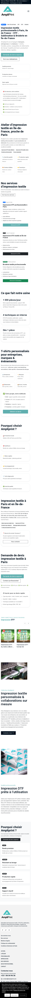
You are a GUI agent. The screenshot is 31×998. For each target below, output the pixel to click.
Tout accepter (23, 995)
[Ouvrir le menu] (28, 11)
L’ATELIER (3, 953)
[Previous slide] (25, 623)
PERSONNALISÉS (5, 956)
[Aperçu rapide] (3, 633)
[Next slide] (28, 623)
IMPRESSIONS (4, 958)
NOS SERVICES (5, 961)
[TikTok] (5, 930)
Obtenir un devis (15, 412)
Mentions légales (5, 940)
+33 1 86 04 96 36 (8, 975)
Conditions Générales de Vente (9, 946)
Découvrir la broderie (15, 280)
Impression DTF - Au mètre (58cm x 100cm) (7, 647)
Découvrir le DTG (15, 253)
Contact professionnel (11, 581)
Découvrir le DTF (15, 225)
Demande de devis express (12, 55)
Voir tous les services (8, 195)
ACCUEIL (3, 951)
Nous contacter (15, 541)
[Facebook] (2, 930)
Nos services (4, 938)
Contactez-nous (7, 733)
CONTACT (3, 966)
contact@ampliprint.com (9, 979)
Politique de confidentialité (8, 943)
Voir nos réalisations (10, 59)
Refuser (7, 995)
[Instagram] (9, 930)
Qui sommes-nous (6, 935)
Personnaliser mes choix (14, 995)
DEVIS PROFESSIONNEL (7, 964)
